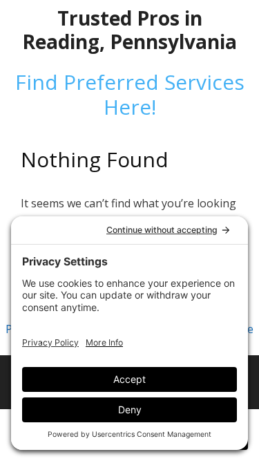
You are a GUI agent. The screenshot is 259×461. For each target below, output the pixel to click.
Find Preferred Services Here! (129, 94)
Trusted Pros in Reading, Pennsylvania (129, 30)
